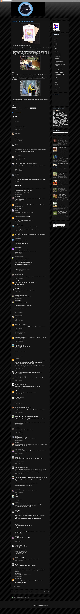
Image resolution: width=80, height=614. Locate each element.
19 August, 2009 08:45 (19, 393)
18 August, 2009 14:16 (19, 214)
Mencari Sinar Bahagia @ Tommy (21, 216)
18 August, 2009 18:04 (19, 312)
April (56, 82)
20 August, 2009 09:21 (19, 440)
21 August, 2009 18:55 (19, 486)
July (56, 77)
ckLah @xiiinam (18, 115)
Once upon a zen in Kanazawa (62, 203)
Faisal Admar (17, 475)
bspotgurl (17, 155)
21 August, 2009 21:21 (19, 500)
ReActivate (17, 543)
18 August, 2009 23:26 (19, 373)
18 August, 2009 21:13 (19, 356)
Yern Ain (16, 536)
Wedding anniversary (18, 109)
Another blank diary (62, 188)
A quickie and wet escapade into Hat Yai (62, 195)
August (56, 59)
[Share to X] (33, 108)
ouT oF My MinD (18, 273)
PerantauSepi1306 (18, 557)
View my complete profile (57, 126)
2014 (55, 43)
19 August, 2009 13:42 (19, 403)
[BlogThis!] (32, 108)
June (56, 79)
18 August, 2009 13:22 (19, 140)
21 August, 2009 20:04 (19, 492)
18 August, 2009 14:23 (19, 230)
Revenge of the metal (59, 72)
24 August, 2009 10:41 (19, 507)
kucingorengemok (18, 233)
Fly (15, 370)
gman (16, 343)
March (56, 84)
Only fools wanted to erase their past (59, 62)
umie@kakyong (18, 449)
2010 (55, 49)
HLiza (16, 442)
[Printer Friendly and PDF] (14, 108)
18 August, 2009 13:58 (19, 194)
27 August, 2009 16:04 (19, 560)
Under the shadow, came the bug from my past (63, 164)
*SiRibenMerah (18, 256)
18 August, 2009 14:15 (19, 206)
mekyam (16, 382)
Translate (62, 226)
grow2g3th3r (17, 224)
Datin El (16, 502)
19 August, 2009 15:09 (19, 424)
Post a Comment (17, 586)
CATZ (16, 494)
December (57, 53)
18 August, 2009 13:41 (19, 159)
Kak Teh (16, 196)
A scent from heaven (62, 147)
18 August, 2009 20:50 (19, 341)
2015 (55, 41)
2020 (55, 36)
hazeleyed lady (18, 434)
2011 (55, 48)
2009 (55, 51)
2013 (55, 44)
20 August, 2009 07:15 (19, 432)
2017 (55, 37)
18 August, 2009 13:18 (19, 129)
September (57, 58)
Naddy (16, 280)
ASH (15, 173)
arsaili (16, 358)
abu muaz (17, 489)
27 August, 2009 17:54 (19, 576)
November (57, 54)
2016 (55, 39)
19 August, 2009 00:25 (19, 380)
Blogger (46, 605)
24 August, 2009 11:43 (19, 533)
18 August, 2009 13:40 (19, 153)
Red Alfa (16, 414)
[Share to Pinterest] (35, 108)
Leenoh (16, 455)
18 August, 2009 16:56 (19, 278)
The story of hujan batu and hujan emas (62, 173)
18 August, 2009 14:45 (19, 236)
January (56, 87)
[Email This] (31, 108)
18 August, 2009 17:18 (19, 291)
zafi (15, 427)
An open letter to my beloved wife (23, 21)
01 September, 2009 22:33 (19, 583)
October (56, 56)
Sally (16, 288)
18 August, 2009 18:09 (19, 320)
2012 (55, 46)
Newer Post (14, 591)
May (56, 80)
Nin (15, 322)
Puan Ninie (17, 300)
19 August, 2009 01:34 (19, 388)
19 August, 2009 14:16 (19, 412)
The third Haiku (61, 138)
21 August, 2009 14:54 (19, 453)
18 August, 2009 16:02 (19, 253)
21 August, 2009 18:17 (19, 473)
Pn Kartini (17, 247)
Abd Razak (17, 208)
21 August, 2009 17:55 (19, 463)
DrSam (16, 465)
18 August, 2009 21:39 (19, 368)
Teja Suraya (17, 578)
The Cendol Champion (19, 376)
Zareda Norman (18, 143)
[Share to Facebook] (34, 108)
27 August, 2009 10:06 (19, 555)
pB (15, 131)
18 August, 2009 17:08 (19, 286)
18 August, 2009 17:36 (19, 298)
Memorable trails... (18, 336)
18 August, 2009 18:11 (19, 328)
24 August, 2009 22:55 (19, 541)
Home (30, 591)
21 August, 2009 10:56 (19, 446)
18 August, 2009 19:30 (19, 333)
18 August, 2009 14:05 (19, 200)
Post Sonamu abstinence (63, 180)
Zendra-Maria (17, 315)
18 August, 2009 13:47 (19, 183)
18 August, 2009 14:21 (19, 221)
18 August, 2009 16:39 (19, 270)
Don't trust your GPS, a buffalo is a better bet (62, 212)
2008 (55, 89)
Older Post (46, 591)
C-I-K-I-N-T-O (17, 238)
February (57, 85)
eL (15, 203)
